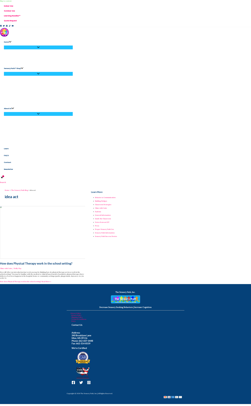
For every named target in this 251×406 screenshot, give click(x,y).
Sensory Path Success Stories (106, 236)
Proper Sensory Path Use (104, 229)
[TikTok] (10, 26)
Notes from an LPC (102, 222)
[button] (10, 42)
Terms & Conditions (78, 319)
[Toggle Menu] (38, 47)
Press (97, 226)
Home (6, 42)
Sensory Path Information (105, 233)
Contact (7, 162)
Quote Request (10, 21)
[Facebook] (1, 26)
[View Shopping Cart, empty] (2, 177)
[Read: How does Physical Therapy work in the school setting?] (50, 258)
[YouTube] (13, 26)
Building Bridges (101, 201)
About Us (7, 108)
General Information (103, 215)
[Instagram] (7, 26)
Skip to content (6, 1)
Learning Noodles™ (12, 16)
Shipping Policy (77, 317)
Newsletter (8, 169)
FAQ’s (73, 321)
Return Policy (76, 315)
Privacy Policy (76, 313)
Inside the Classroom (103, 219)
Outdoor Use (9, 11)
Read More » (25, 282)
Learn (6, 149)
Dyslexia (98, 212)
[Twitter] (4, 26)
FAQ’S (6, 155)
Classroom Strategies (103, 205)
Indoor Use (8, 6)
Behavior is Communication (105, 197)
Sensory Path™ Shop (12, 68)
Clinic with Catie (6, 268)
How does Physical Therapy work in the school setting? (36, 263)
